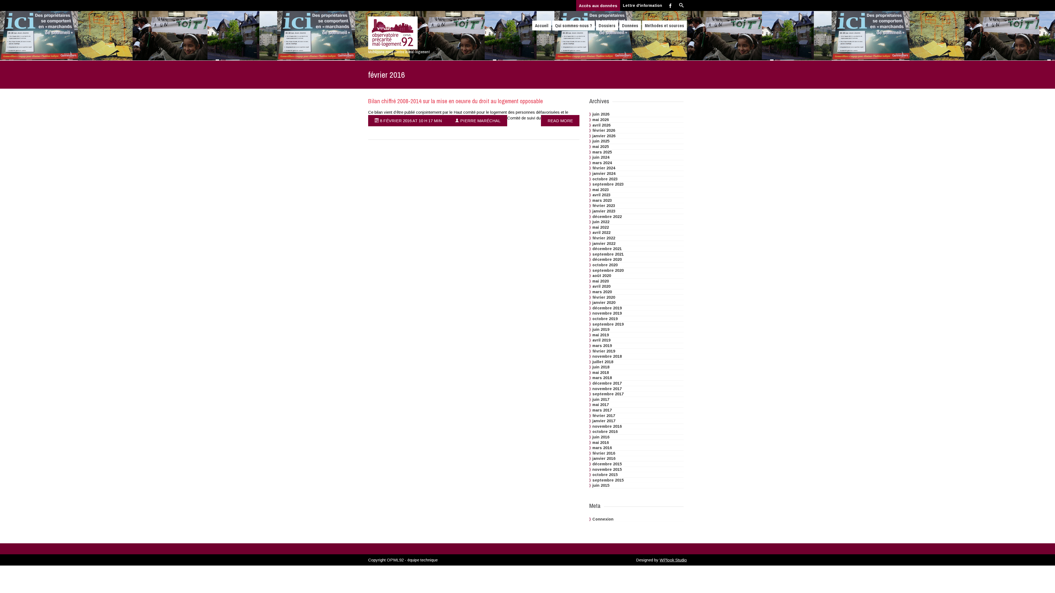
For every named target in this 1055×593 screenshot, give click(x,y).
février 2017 (603, 415)
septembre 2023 (608, 184)
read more (560, 120)
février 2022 (603, 238)
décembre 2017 (607, 383)
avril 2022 (601, 232)
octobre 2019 (605, 319)
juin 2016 (600, 437)
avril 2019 (601, 340)
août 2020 (601, 275)
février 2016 (603, 453)
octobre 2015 (605, 474)
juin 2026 (600, 114)
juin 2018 (600, 367)
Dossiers (607, 26)
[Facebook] (670, 5)
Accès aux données (598, 6)
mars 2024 (602, 163)
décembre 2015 (607, 464)
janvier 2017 (603, 421)
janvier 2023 (603, 211)
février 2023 (603, 205)
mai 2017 (600, 404)
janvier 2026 (603, 136)
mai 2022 (600, 227)
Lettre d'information (642, 5)
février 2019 (603, 351)
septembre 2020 (608, 270)
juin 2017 (600, 399)
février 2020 (603, 297)
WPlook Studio (673, 560)
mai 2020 (600, 281)
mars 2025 (602, 152)
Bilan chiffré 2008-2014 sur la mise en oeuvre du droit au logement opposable (455, 101)
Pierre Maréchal (480, 120)
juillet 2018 (602, 362)
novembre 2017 (607, 389)
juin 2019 (600, 329)
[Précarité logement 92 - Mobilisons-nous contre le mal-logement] (415, 32)
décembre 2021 (607, 249)
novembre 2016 (607, 426)
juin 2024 (600, 157)
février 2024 (603, 168)
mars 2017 (602, 410)
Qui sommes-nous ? (573, 26)
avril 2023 (601, 195)
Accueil (541, 26)
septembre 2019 (608, 324)
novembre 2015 (607, 469)
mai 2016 (600, 442)
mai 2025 (600, 146)
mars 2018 (602, 378)
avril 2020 (601, 286)
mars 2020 (602, 292)
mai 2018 (600, 372)
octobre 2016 (605, 431)
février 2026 (603, 130)
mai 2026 (600, 120)
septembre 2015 (608, 480)
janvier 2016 (603, 458)
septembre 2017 (608, 394)
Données (630, 26)
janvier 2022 (603, 243)
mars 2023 (602, 200)
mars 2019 (602, 345)
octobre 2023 (605, 179)
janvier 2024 (603, 173)
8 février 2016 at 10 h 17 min (410, 120)
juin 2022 (600, 222)
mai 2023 (600, 190)
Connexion (602, 519)
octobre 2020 (605, 265)
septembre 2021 (608, 254)
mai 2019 (600, 335)
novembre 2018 (607, 356)
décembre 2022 (607, 216)
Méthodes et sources (664, 26)
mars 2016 (602, 448)
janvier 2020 (603, 302)
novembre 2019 (607, 313)
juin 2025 (600, 141)
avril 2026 (601, 125)
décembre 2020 (607, 259)
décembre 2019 (607, 308)
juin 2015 (600, 485)
